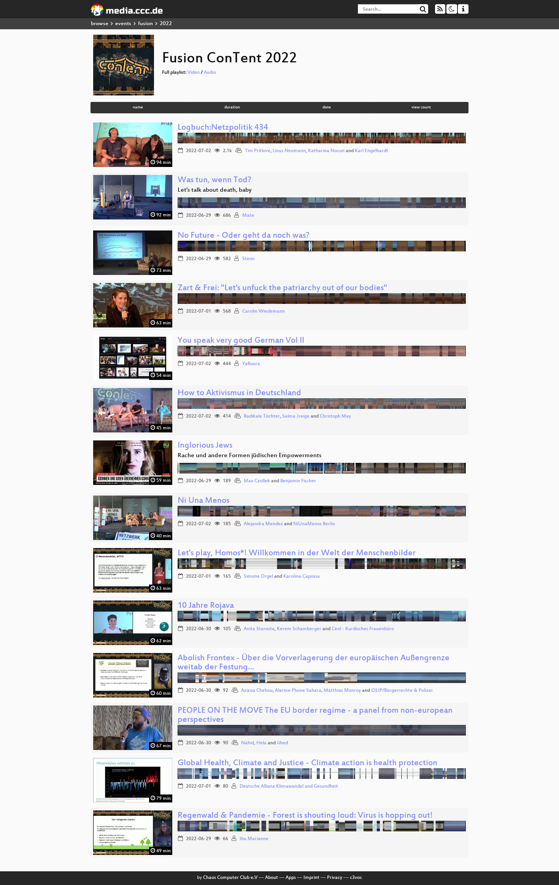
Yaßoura (251, 364)
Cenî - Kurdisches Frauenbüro (363, 629)
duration (232, 107)
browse (99, 24)
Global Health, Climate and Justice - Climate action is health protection (307, 763)
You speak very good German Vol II (241, 341)
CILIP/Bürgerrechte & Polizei (401, 690)
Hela (261, 743)
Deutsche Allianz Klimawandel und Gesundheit (289, 786)
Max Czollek (257, 481)
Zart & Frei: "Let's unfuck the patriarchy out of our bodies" (282, 288)
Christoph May (335, 416)
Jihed (282, 743)
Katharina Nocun (326, 151)
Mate (248, 215)
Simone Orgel (258, 576)
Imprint (311, 877)
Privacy (334, 877)
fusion (145, 24)
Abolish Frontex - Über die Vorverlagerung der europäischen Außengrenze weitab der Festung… (313, 663)
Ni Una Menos (203, 501)
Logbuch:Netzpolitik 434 (223, 128)
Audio (210, 72)
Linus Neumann (289, 151)
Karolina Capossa (301, 576)
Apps (291, 877)
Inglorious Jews (205, 446)
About (271, 877)
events (123, 24)
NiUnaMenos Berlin (314, 524)
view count (421, 107)
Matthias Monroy (342, 690)
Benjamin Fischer (298, 481)
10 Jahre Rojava (206, 606)
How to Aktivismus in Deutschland (239, 393)
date (326, 107)
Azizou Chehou (257, 690)
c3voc (356, 877)
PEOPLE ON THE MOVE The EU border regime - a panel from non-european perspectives (315, 715)
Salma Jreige (296, 416)
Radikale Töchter (262, 416)
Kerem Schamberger (299, 629)
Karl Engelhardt (371, 151)
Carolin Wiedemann (263, 311)
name (138, 107)
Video (193, 72)
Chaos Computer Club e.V (230, 877)
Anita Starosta (259, 629)
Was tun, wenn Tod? (214, 180)
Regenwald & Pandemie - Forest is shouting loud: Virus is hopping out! (305, 816)
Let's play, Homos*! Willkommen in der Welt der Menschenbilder (297, 553)
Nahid (247, 743)
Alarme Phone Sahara (298, 690)
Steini (248, 259)
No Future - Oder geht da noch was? (244, 236)
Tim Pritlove (257, 151)
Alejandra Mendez (263, 524)
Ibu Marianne (254, 839)
